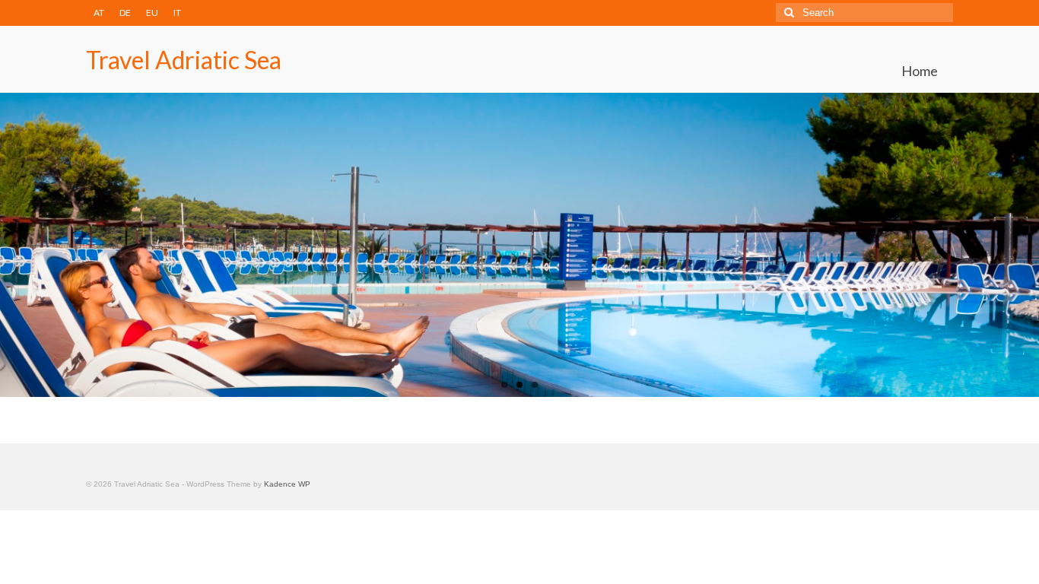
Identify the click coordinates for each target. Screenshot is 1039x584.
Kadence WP (287, 484)
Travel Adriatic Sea (183, 60)
